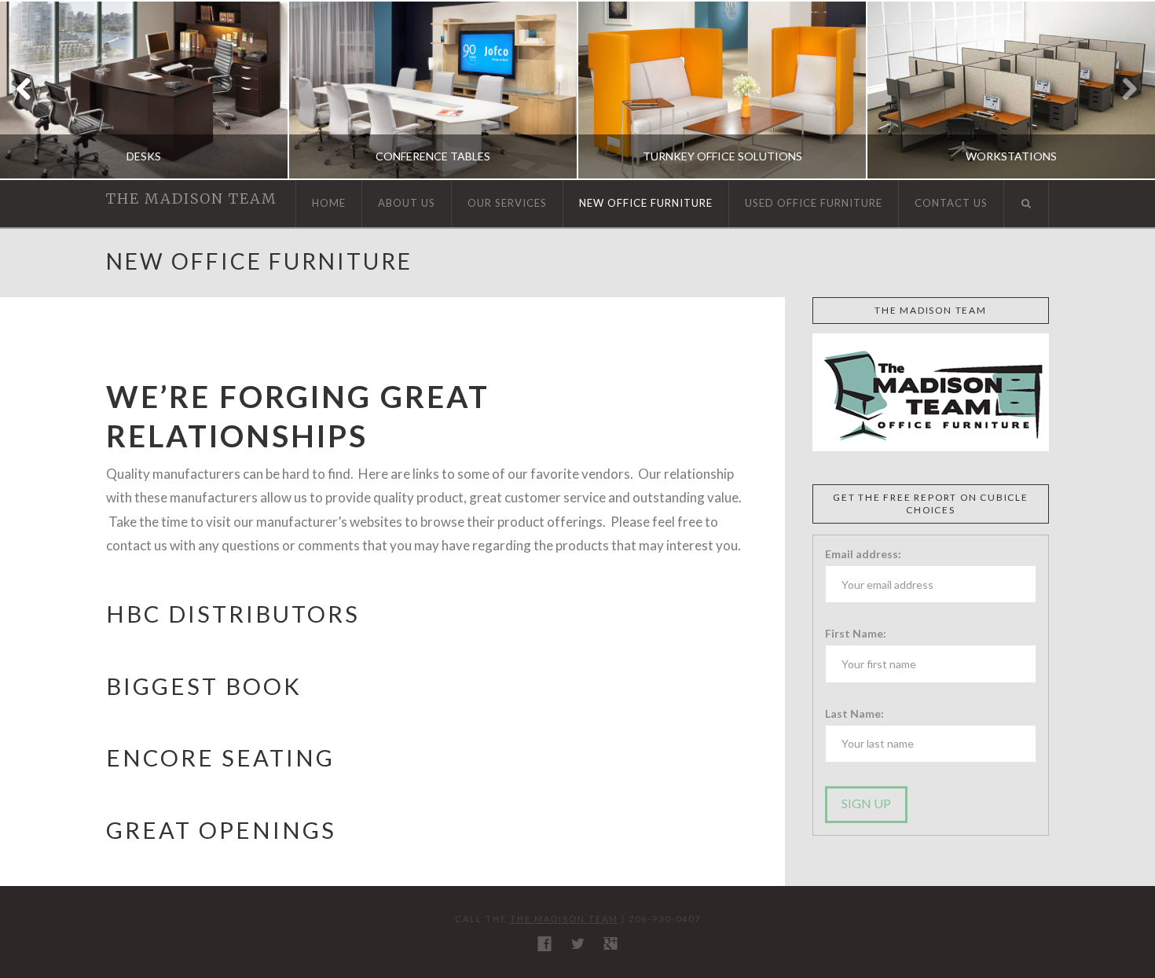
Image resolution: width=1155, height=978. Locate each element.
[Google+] (610, 943)
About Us (406, 203)
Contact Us (951, 203)
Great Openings (221, 830)
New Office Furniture (646, 203)
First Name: (855, 633)
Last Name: (854, 713)
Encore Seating (220, 757)
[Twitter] (577, 943)
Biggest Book (204, 686)
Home (329, 203)
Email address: (863, 554)
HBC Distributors (236, 613)
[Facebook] (544, 943)
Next (1121, 90)
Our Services (507, 203)
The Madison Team (191, 199)
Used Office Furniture (813, 203)
